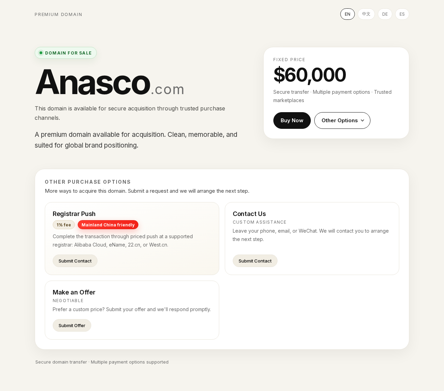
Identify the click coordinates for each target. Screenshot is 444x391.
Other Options (340, 120)
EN (347, 14)
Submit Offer (72, 325)
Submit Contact (75, 261)
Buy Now (292, 120)
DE (385, 14)
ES (402, 14)
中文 (366, 13)
